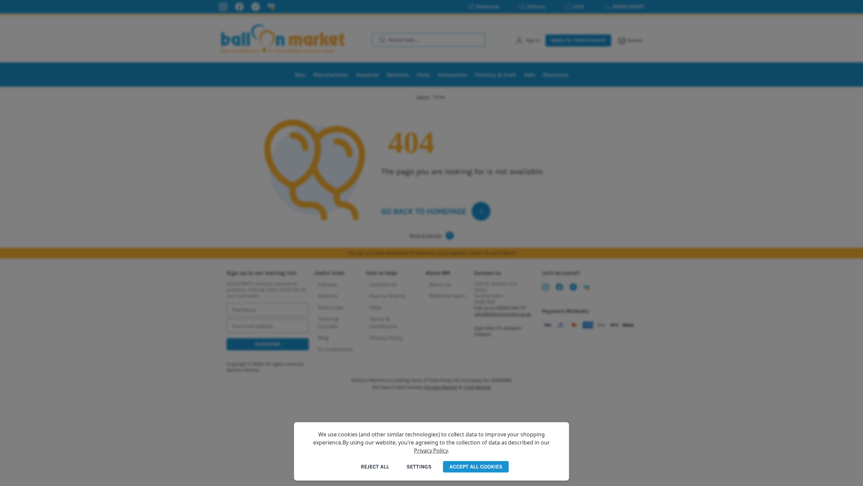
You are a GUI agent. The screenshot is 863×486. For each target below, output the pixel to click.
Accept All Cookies (475, 466)
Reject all (375, 466)
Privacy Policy (431, 450)
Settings (419, 466)
